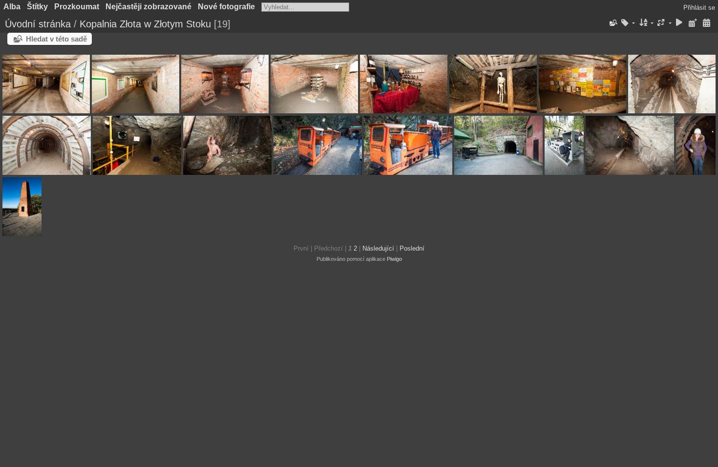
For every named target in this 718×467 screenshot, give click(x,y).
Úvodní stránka (38, 24)
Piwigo (394, 259)
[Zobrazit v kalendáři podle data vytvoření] (706, 23)
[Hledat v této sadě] (612, 23)
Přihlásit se (699, 7)
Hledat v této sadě (56, 39)
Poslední (412, 248)
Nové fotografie (226, 6)
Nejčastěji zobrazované (148, 6)
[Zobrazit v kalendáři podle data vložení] (692, 23)
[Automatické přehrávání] (679, 23)
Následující (378, 248)
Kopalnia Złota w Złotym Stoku (145, 24)
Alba (12, 6)
